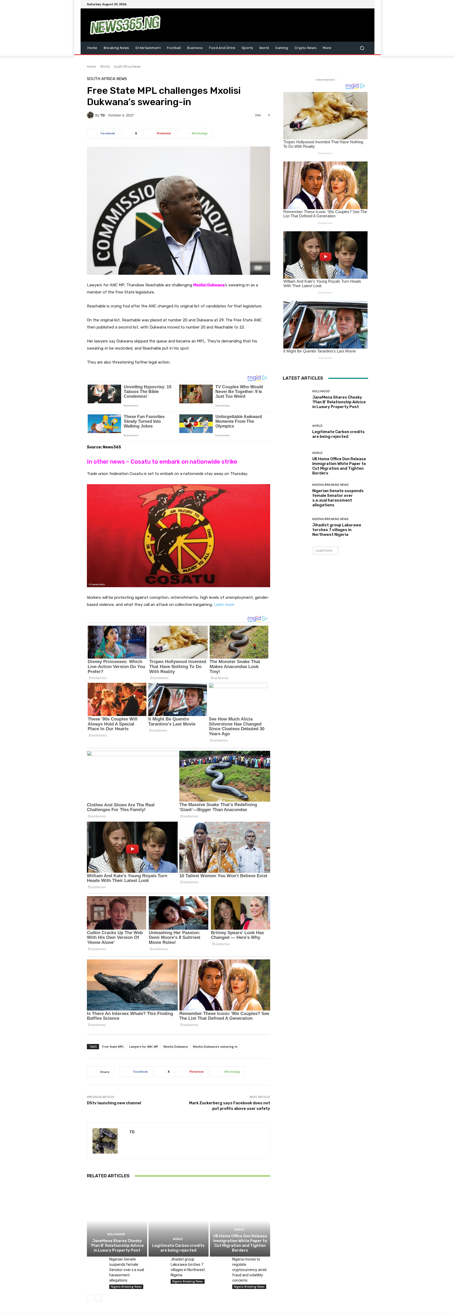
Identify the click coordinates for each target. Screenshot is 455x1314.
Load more (324, 550)
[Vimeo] (358, 4)
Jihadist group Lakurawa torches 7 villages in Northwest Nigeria (336, 530)
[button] (362, 48)
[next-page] (98, 1297)
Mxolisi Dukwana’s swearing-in (215, 1046)
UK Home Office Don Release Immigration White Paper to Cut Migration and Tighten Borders (240, 1243)
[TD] (91, 115)
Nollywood (116, 1234)
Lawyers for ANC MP (143, 1046)
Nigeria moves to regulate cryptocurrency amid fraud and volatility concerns (249, 1269)
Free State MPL (113, 1046)
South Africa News (127, 66)
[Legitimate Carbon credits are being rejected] (179, 1220)
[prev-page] (90, 1297)
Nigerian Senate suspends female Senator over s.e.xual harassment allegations (126, 1269)
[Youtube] (365, 4)
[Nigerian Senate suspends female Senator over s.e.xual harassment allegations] (96, 1263)
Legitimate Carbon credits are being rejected (178, 1248)
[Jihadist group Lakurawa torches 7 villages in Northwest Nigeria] (158, 1263)
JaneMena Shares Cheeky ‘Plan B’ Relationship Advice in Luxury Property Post (117, 1245)
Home (91, 66)
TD (102, 115)
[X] (352, 4)
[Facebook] (340, 4)
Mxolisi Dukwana (209, 285)
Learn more (224, 604)
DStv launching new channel (114, 1103)
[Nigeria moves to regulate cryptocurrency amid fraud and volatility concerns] (219, 1263)
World (105, 66)
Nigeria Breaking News (126, 1286)
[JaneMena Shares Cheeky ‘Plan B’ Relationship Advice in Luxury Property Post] (117, 1220)
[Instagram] (346, 4)
